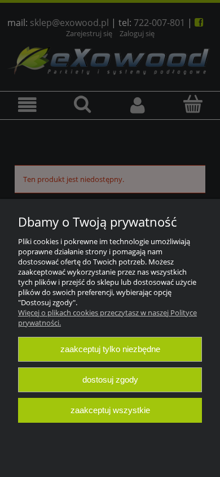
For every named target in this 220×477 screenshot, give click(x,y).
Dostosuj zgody (110, 379)
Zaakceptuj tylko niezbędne (110, 349)
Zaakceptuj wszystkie (110, 410)
